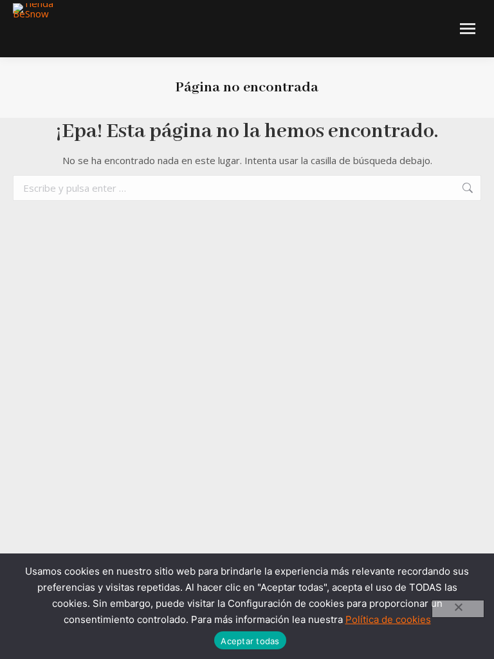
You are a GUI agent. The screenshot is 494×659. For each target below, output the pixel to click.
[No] (458, 609)
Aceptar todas (250, 641)
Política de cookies (388, 619)
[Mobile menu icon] (467, 28)
